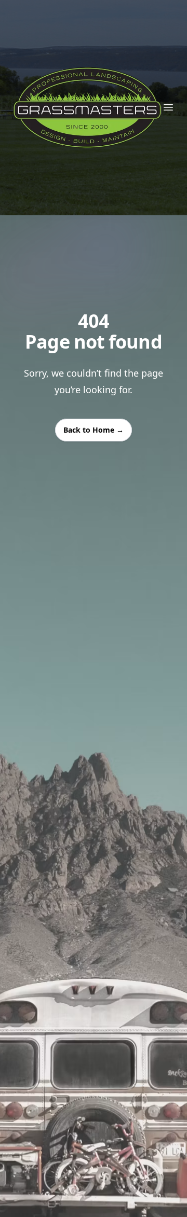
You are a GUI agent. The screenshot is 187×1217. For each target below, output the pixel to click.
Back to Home (93, 430)
